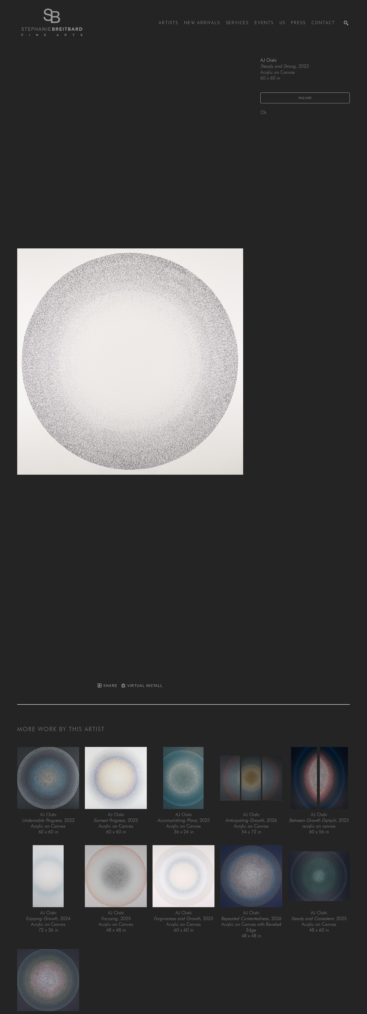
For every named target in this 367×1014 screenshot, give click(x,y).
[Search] (346, 23)
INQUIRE (305, 98)
